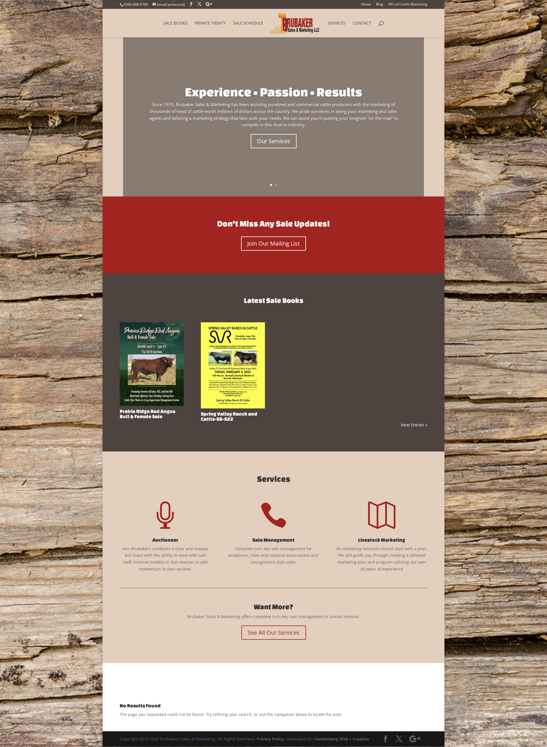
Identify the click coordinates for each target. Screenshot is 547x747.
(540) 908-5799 (136, 4)
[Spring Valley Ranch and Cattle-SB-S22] (233, 365)
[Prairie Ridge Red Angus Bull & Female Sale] (152, 364)
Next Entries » (414, 425)
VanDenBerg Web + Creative (341, 739)
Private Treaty (210, 23)
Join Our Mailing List (273, 243)
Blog (379, 5)
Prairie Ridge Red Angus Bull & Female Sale (147, 413)
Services (336, 23)
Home (366, 5)
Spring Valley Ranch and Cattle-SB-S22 (229, 416)
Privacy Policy (270, 739)
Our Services (273, 141)
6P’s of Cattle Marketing (407, 5)
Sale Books (175, 23)
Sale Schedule (248, 23)
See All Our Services (274, 632)
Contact (362, 23)
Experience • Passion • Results (273, 92)
